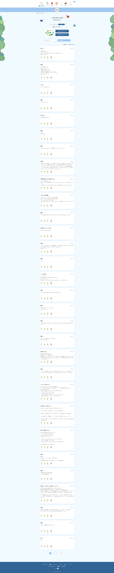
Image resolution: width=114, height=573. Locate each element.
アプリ (70, 564)
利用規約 (58, 566)
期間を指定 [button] (61, 40)
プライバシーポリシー (51, 566)
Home (38, 13)
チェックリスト (45, 564)
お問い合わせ (64, 566)
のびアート (65, 564)
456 (61, 553)
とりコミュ (55, 564)
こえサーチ (60, 564)
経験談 (50, 564)
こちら (61, 24)
